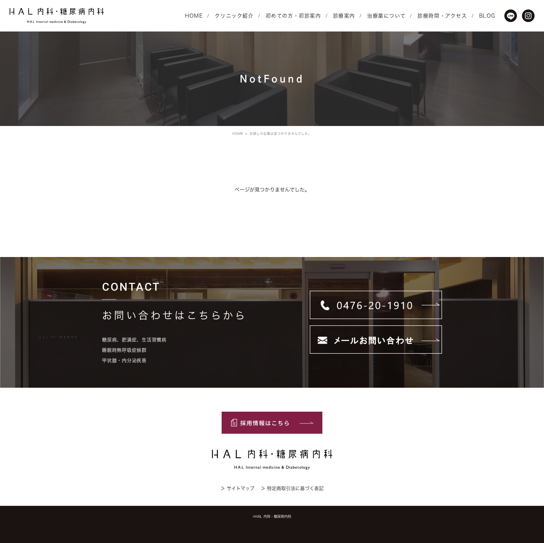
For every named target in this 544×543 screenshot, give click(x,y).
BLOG (487, 15)
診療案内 (344, 15)
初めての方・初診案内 (293, 15)
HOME (194, 15)
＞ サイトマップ (237, 488)
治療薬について (386, 15)
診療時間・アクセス (442, 15)
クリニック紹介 (234, 15)
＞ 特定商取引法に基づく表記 (292, 488)
